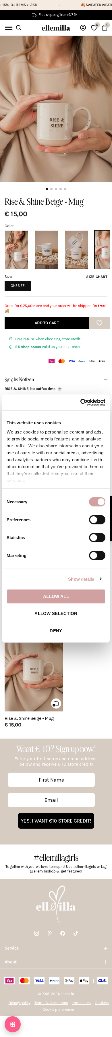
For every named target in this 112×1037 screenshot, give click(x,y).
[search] (19, 27)
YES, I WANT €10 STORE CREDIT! (56, 821)
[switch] (97, 519)
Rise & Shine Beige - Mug (29, 718)
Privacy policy (19, 1003)
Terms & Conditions (51, 1003)
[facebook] (62, 933)
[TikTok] (76, 933)
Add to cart (47, 322)
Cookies (102, 1003)
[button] (13, 1024)
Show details (81, 578)
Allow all (56, 596)
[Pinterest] (50, 933)
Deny (56, 630)
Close (56, 948)
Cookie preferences (59, 1009)
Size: (56, 276)
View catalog (8, 27)
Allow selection (56, 613)
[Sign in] (83, 28)
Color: (9, 226)
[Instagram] (36, 933)
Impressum (81, 1003)
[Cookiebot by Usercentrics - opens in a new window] (80, 402)
